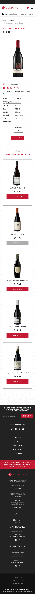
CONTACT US (18, 577)
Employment (17, 446)
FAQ (17, 442)
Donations (17, 450)
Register (30, 14)
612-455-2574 (17, 507)
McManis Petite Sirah (17, 188)
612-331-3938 (17, 534)
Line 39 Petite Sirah (17, 234)
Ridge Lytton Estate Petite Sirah (17, 373)
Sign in (23, 14)
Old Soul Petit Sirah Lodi (17, 327)
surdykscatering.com (17, 536)
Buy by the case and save (12, 103)
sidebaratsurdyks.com (17, 510)
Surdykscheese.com (17, 563)
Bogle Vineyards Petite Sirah (17, 280)
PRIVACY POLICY (18, 580)
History (17, 438)
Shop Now (17, 454)
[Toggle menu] (32, 8)
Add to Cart (17, 197)
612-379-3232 (17, 488)
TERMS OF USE (18, 583)
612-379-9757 (17, 560)
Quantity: (18, 127)
